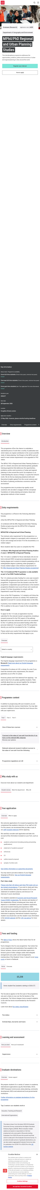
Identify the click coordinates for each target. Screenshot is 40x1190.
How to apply (20, 72)
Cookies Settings (22, 1181)
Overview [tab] (4, 815)
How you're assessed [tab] (17, 1044)
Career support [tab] (12, 1077)
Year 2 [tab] (9, 717)
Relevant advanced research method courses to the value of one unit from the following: (18, 749)
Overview (4, 424)
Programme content (30, 424)
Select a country (7, 649)
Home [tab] (3, 966)
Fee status (5, 1015)
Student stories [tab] (6, 790)
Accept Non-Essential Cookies (22, 1186)
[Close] (37, 1154)
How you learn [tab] (5, 1044)
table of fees (8, 940)
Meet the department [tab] (18, 790)
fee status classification (20, 1007)
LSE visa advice (26, 918)
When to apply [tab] (12, 815)
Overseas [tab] (4, 640)
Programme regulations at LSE (12, 761)
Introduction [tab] (5, 441)
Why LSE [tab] (28, 790)
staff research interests (11, 830)
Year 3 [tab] (14, 717)
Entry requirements (15, 424)
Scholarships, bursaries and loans (14, 1022)
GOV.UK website (10, 918)
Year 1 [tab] (3, 717)
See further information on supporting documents (17, 869)
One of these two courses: (11, 727)
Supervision (6, 1054)
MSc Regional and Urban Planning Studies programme (20, 568)
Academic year (5, 393)
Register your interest (20, 66)
